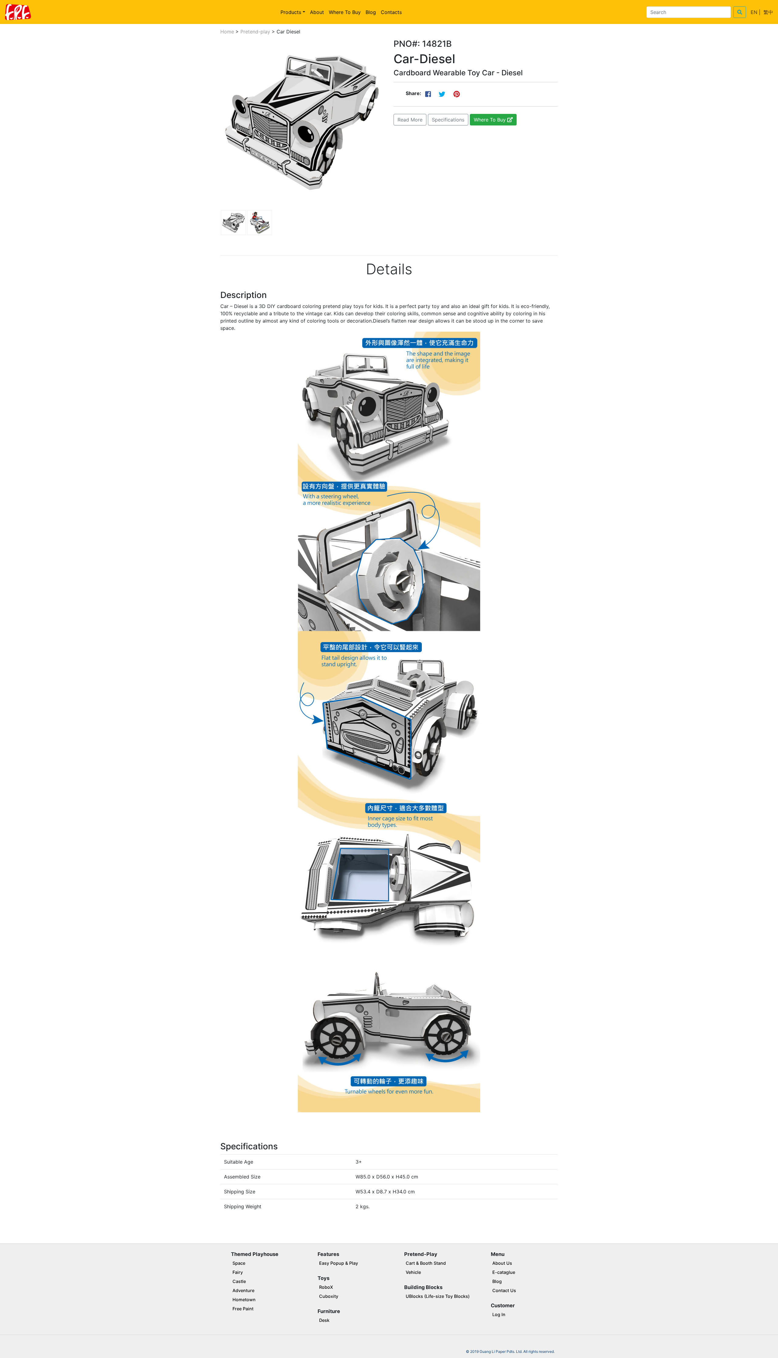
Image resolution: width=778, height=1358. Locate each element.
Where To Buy (345, 12)
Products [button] (291, 12)
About (317, 12)
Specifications (448, 120)
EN (754, 12)
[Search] (739, 12)
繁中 (768, 12)
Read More (410, 120)
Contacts (391, 12)
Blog (371, 12)
